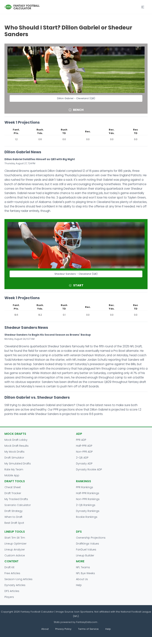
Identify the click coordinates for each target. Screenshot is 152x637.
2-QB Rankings (85, 505)
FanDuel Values (86, 549)
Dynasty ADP (84, 463)
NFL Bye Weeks (85, 573)
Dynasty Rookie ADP (89, 469)
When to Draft (13, 517)
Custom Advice (14, 555)
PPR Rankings (84, 487)
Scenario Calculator (17, 505)
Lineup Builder (85, 555)
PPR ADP (81, 440)
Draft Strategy (13, 511)
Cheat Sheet (12, 487)
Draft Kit (9, 567)
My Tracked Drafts (16, 499)
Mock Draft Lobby (15, 440)
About (45, 629)
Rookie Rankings (86, 517)
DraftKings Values (87, 543)
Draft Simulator (14, 457)
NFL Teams (83, 567)
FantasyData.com (87, 622)
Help (79, 585)
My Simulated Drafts (17, 463)
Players (9, 597)
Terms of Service (88, 629)
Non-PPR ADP (84, 452)
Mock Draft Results (16, 446)
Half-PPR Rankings (87, 493)
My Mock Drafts (14, 452)
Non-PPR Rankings (88, 499)
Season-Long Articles (18, 579)
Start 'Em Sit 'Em (14, 538)
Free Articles (12, 573)
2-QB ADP (82, 457)
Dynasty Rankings (87, 511)
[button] (143, 7)
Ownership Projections (90, 538)
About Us (82, 579)
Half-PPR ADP (84, 446)
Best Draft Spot (14, 523)
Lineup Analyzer (14, 549)
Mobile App (11, 475)
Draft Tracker (12, 493)
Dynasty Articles (14, 585)
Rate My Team (13, 469)
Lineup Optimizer (15, 543)
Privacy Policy (63, 629)
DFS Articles (11, 591)
